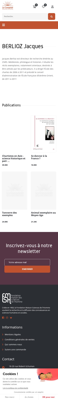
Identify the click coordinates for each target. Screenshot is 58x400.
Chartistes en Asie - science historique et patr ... (13, 159)
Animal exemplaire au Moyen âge (43, 214)
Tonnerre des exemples (9, 214)
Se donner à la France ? (39, 157)
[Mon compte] (52, 7)
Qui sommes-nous (13, 344)
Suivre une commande (15, 349)
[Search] (51, 16)
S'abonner (27, 269)
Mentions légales (13, 334)
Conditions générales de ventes (19, 339)
